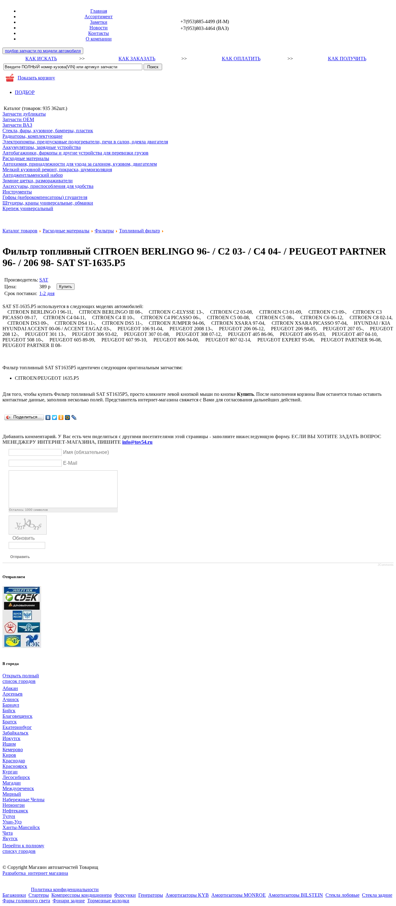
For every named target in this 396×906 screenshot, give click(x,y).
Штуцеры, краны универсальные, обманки (47, 202)
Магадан (11, 782)
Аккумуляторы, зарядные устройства (41, 147)
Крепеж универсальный (27, 208)
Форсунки (125, 895)
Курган (10, 771)
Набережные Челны (23, 799)
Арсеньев (12, 693)
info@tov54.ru (137, 442)
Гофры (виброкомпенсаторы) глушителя (44, 197)
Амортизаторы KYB (187, 895)
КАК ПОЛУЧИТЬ (347, 58)
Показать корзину (36, 77)
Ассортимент (98, 16)
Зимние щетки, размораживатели (37, 180)
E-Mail (70, 463)
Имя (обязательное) (86, 452)
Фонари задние (69, 900)
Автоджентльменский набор (32, 175)
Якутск (10, 838)
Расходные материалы (25, 158)
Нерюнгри (13, 805)
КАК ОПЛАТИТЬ (241, 58)
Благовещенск (17, 716)
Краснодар (13, 760)
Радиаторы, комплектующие (32, 136)
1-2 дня (46, 293)
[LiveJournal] (74, 417)
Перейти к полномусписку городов (23, 848)
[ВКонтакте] (48, 417)
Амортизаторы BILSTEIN (295, 895)
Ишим (9, 744)
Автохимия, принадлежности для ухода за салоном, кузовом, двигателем (79, 164)
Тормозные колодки (108, 900)
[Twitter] (54, 417)
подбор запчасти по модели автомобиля (43, 51)
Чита (7, 833)
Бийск (8, 710)
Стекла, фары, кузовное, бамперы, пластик (47, 130)
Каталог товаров (19, 230)
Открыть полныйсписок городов (20, 678)
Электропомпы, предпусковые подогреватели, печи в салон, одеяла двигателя (85, 141)
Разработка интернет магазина (35, 873)
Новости (98, 27)
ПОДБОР (25, 92)
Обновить (23, 538)
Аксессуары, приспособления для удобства (47, 186)
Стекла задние (377, 895)
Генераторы (150, 895)
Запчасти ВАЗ (17, 125)
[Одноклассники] (61, 417)
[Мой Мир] (67, 417)
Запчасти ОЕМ (18, 119)
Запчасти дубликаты (24, 113)
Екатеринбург (17, 727)
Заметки (98, 22)
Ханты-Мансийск (21, 827)
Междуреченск (18, 788)
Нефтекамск (15, 810)
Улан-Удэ (12, 821)
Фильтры (104, 230)
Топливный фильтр (139, 230)
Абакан (10, 688)
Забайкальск (15, 732)
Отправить (20, 557)
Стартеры (38, 895)
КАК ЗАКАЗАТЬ (136, 58)
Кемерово (12, 749)
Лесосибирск (16, 777)
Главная (98, 11)
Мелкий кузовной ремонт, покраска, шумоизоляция (57, 169)
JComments (386, 564)
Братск (9, 721)
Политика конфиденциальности (65, 889)
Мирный (11, 794)
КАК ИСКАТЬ (41, 58)
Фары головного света (26, 900)
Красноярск (14, 766)
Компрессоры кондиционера (81, 895)
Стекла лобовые (342, 895)
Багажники (14, 895)
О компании (99, 38)
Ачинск (10, 699)
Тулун (8, 816)
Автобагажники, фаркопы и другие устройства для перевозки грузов (75, 152)
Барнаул (10, 705)
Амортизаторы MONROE (238, 895)
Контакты (98, 33)
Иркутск (11, 738)
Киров (9, 755)
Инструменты (17, 191)
